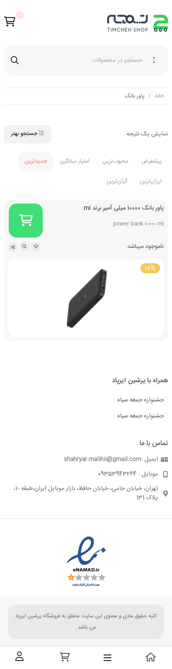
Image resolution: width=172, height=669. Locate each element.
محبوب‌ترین (115, 161)
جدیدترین (35, 161)
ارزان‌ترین (151, 181)
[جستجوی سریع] (24, 246)
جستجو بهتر (24, 134)
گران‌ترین (117, 181)
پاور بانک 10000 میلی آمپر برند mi (124, 208)
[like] (36, 246)
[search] (15, 60)
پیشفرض (151, 161)
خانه (159, 96)
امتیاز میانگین (75, 161)
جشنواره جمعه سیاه (140, 400)
